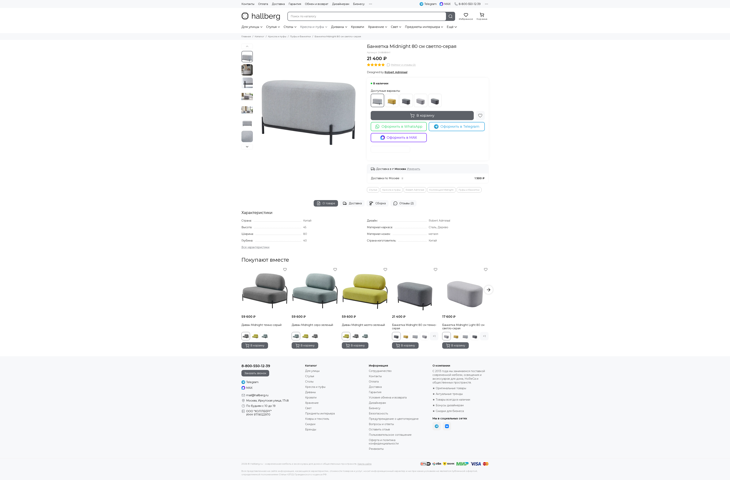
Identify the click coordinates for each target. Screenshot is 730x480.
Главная (246, 36)
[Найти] (450, 16)
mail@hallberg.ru (257, 395)
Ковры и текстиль (317, 419)
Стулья (271, 27)
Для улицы (250, 27)
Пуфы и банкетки (300, 36)
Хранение (376, 27)
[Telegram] (436, 426)
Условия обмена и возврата (388, 397)
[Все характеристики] (255, 247)
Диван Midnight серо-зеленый (312, 325)
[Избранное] (480, 115)
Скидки (310, 424)
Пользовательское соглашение (390, 434)
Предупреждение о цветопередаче (394, 419)
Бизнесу (359, 4)
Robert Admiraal (415, 189)
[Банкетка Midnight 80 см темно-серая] (415, 290)
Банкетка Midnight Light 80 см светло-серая (463, 326)
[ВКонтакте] (447, 426)
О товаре (329, 203)
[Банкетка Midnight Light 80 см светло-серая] (465, 290)
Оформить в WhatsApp (402, 126)
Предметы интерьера (422, 27)
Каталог (259, 36)
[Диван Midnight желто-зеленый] (365, 290)
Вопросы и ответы (381, 424)
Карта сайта (364, 463)
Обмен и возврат (316, 4)
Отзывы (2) (406, 203)
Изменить (413, 169)
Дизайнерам (340, 4)
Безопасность (378, 413)
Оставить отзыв (379, 429)
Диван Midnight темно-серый (261, 325)
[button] (256, 98)
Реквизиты (376, 449)
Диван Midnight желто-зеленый (363, 325)
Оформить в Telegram (459, 126)
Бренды (310, 429)
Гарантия (295, 4)
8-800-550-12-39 (470, 4)
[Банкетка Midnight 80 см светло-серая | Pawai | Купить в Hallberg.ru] (309, 98)
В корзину (425, 115)
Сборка (380, 203)
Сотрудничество (380, 371)
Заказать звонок (255, 373)
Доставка (278, 4)
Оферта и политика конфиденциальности (384, 441)
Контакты (247, 4)
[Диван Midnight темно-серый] (264, 290)
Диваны (337, 27)
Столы (288, 27)
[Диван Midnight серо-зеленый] (315, 290)
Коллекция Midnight (441, 189)
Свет (394, 27)
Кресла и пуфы (312, 27)
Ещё (450, 27)
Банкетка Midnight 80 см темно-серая (414, 326)
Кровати (357, 27)
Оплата (263, 4)
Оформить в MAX (402, 137)
